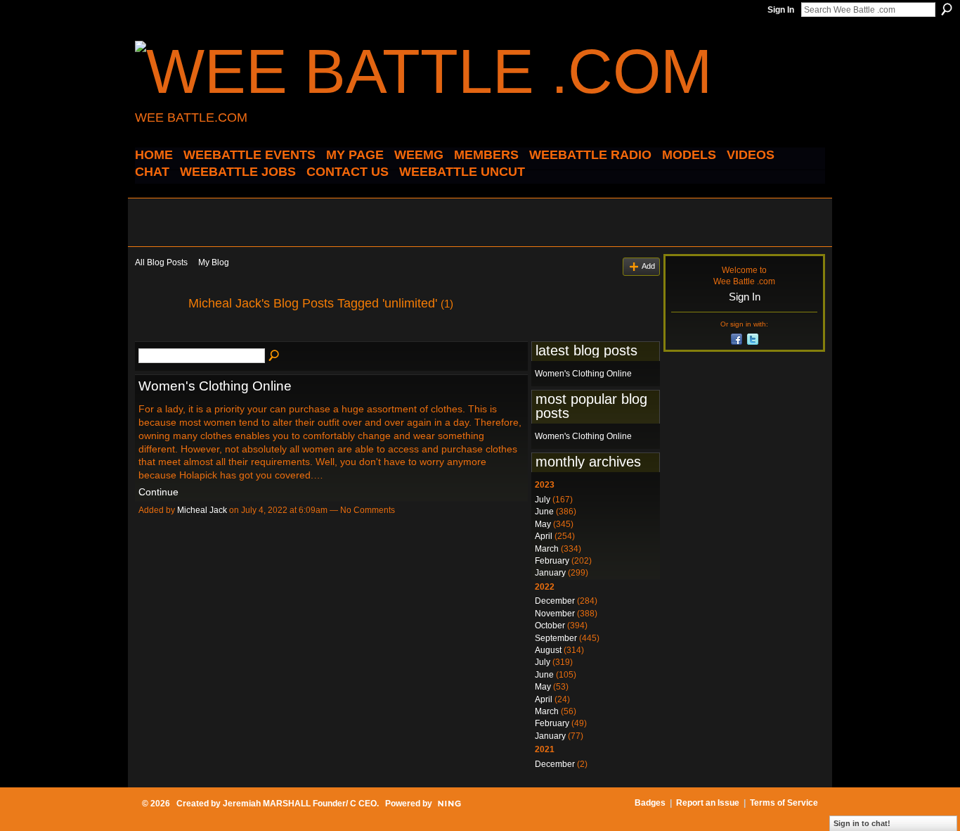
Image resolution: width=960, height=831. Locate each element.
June (544, 511)
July (542, 500)
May (543, 524)
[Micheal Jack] (157, 335)
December (555, 601)
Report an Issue (707, 803)
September (556, 638)
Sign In (780, 10)
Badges (650, 803)
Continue (158, 491)
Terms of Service (784, 803)
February (552, 561)
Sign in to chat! (861, 823)
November (555, 614)
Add (648, 266)
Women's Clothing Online (215, 386)
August (548, 650)
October (550, 625)
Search (946, 9)
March (547, 549)
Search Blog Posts (274, 356)
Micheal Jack (202, 510)
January (550, 573)
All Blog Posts (161, 262)
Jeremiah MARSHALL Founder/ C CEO (300, 803)
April (543, 536)
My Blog (213, 262)
